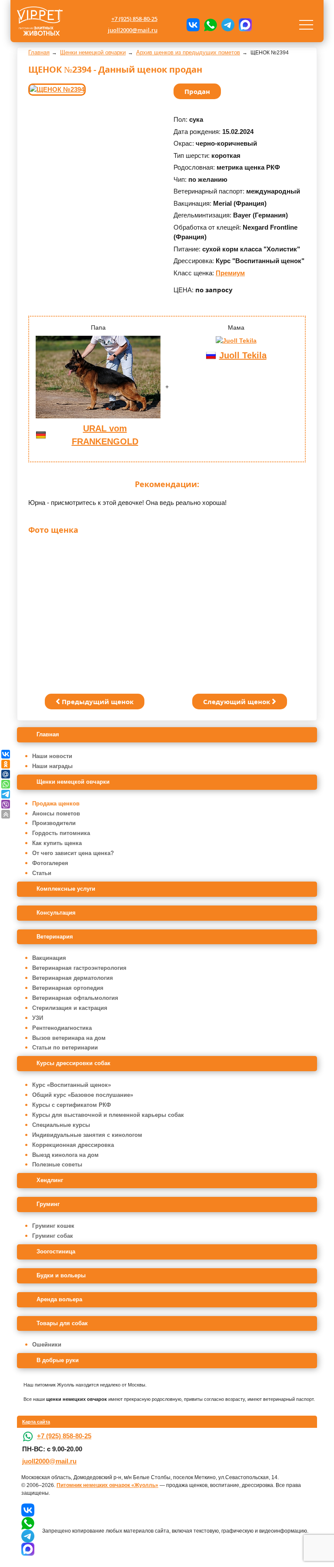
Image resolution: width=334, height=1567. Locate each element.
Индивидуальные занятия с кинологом (87, 1135)
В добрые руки (58, 1360)
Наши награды (52, 766)
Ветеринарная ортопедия (68, 988)
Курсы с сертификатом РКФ (71, 1105)
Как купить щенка (57, 843)
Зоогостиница (56, 1251)
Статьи (41, 873)
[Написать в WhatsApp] (210, 24)
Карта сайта (36, 1421)
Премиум (230, 273)
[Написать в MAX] (245, 24)
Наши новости (52, 756)
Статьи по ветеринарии (65, 1047)
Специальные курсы (61, 1125)
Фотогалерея (50, 863)
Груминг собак (52, 1236)
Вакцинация (49, 958)
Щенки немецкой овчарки (73, 781)
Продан (197, 91)
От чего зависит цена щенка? (73, 853)
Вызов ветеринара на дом (69, 1038)
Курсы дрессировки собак (73, 1063)
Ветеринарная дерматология (72, 978)
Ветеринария (55, 936)
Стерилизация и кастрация (69, 1008)
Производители (54, 823)
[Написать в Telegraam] (227, 24)
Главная (48, 734)
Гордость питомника (61, 833)
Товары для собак (62, 1323)
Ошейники (46, 1344)
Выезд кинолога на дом (65, 1155)
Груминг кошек (53, 1226)
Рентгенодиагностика (62, 1028)
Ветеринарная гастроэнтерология (79, 968)
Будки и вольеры (61, 1275)
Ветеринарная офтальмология (75, 998)
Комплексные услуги (66, 888)
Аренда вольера (59, 1299)
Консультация (56, 912)
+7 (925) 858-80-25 (134, 19)
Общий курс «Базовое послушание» (82, 1095)
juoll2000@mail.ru (132, 30)
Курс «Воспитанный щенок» (71, 1085)
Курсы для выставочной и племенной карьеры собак (108, 1115)
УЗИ (37, 1018)
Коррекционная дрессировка (73, 1145)
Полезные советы (57, 1164)
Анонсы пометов (56, 813)
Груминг (48, 1204)
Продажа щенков (56, 803)
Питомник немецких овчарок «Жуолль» (107, 1485)
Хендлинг (50, 1180)
